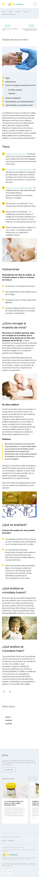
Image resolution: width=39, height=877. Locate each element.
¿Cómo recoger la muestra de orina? (20, 85)
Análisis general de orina (16, 154)
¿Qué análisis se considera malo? (19, 105)
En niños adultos (15, 90)
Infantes (11, 93)
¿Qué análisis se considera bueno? (19, 102)
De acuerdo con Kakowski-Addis (19, 188)
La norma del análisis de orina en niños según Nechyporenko (13, 803)
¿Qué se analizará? (13, 98)
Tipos (7, 78)
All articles (9, 769)
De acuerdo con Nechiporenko (19, 170)
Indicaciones (10, 82)
